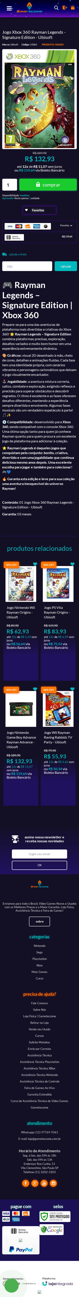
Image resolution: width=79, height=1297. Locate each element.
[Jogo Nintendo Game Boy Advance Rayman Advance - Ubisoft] (20, 746)
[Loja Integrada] (57, 1281)
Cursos (39, 1035)
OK (66, 266)
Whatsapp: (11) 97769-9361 (39, 1132)
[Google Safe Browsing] (52, 1229)
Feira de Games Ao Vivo (39, 1088)
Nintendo (39, 945)
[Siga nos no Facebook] (25, 1183)
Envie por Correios (39, 1049)
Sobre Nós (39, 1009)
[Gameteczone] (27, 8)
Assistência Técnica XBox (39, 1068)
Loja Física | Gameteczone (39, 1016)
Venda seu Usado (39, 1029)
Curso (39, 978)
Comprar (51, 185)
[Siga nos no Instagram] (53, 1183)
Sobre (39, 921)
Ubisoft (14, 44)
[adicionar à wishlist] (39, 210)
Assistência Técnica (39, 1055)
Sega (39, 952)
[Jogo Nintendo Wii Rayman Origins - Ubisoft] (20, 621)
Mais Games (39, 972)
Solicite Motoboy (39, 1042)
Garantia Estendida (39, 1094)
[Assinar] (39, 865)
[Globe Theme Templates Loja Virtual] (19, 1282)
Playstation (39, 959)
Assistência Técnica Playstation (39, 1062)
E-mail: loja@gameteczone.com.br (39, 1138)
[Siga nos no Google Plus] (34, 1183)
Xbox (39, 965)
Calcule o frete (18, 254)
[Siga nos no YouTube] (44, 1183)
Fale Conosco (39, 1003)
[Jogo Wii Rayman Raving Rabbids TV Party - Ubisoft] (58, 746)
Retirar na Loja (39, 1022)
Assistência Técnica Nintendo (39, 1075)
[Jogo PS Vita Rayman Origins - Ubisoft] (58, 621)
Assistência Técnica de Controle (39, 1081)
